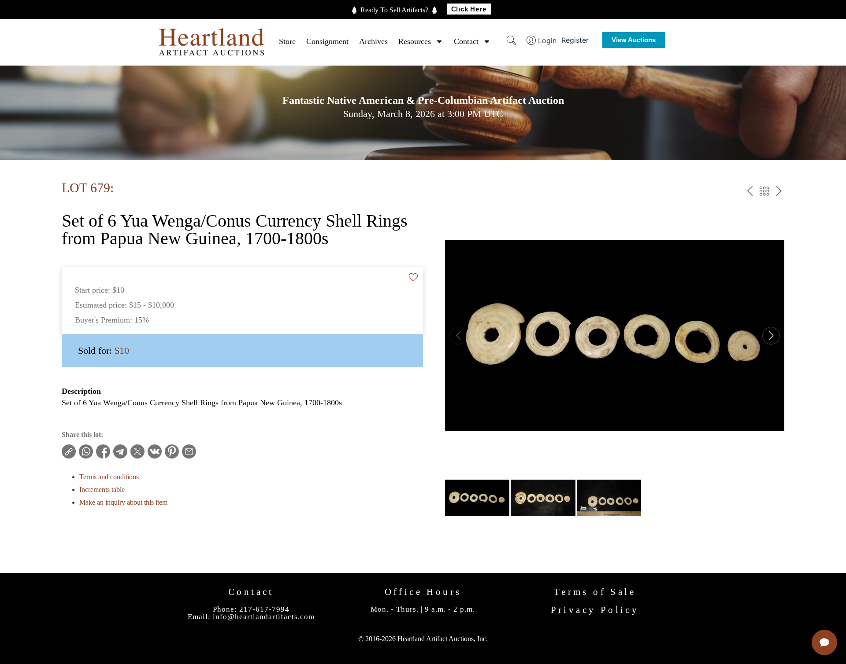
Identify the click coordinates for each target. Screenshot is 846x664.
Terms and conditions (109, 477)
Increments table (102, 489)
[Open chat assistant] (824, 642)
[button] (771, 336)
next (778, 192)
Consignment (327, 41)
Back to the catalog (764, 192)
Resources (414, 41)
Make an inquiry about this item (123, 502)
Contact (466, 41)
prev (749, 192)
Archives (373, 41)
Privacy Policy (595, 610)
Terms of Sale (595, 592)
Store (287, 41)
